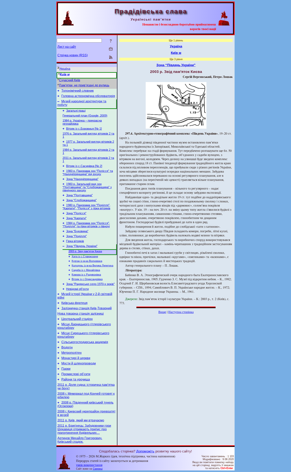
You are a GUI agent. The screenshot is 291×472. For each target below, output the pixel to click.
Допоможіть (145, 451)
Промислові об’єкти (75, 374)
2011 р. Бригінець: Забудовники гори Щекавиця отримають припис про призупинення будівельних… (84, 429)
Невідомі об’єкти (77, 289)
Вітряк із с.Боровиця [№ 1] (84, 128)
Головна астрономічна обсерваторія (88, 96)
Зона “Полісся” (76, 213)
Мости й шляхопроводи (78, 363)
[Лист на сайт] (111, 49)
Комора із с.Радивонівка (86, 274)
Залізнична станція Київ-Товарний (86, 308)
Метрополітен (71, 352)
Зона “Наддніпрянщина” (82, 179)
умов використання (89, 465)
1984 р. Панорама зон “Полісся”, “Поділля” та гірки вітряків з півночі (86, 225)
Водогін (67, 347)
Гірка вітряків (75, 241)
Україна (64, 68)
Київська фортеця (74, 303)
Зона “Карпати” (76, 218)
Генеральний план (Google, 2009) (85, 115)
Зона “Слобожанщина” (81, 200)
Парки (65, 368)
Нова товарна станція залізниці (80, 313)
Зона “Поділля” (76, 236)
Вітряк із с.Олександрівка (87, 279)
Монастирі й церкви (75, 358)
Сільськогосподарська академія (84, 342)
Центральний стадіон (77, 319)
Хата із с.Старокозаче (85, 256)
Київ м (65, 74)
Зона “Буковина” (77, 231)
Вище (162, 312)
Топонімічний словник (77, 90)
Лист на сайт (66, 46)
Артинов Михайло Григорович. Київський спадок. (79, 439)
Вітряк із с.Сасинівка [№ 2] (84, 166)
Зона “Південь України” (81, 246)
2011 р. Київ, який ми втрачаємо (80, 420)
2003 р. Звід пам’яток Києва (85, 251)
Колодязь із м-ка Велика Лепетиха (92, 265)
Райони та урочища (75, 379)
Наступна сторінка (181, 312)
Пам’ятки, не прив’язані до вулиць (84, 85)
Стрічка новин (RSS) (72, 55)
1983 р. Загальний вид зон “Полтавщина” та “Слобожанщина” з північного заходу (87, 187)
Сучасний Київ (69, 80)
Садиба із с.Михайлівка (86, 270)
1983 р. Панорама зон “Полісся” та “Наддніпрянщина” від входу (88, 172)
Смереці (98, 468)
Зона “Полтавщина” (79, 195)
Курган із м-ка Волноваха (87, 261)
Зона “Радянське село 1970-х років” (90, 284)
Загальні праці (76, 110)
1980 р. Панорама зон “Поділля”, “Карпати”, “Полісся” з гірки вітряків (86, 207)
